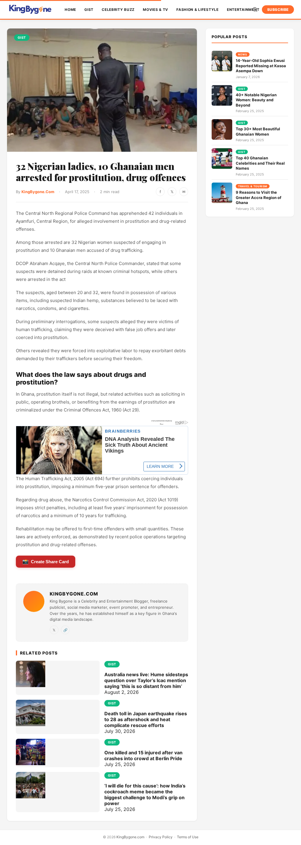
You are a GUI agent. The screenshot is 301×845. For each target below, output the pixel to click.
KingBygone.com (130, 837)
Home (70, 9)
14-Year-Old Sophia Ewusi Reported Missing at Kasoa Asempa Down (261, 65)
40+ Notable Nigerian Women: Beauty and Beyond (256, 99)
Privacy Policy (161, 837)
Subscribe (278, 9)
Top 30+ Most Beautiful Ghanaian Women (258, 131)
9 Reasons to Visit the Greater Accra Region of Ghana (258, 197)
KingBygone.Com (37, 191)
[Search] (255, 9)
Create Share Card (45, 561)
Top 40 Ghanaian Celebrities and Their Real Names (260, 163)
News (242, 54)
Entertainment (243, 9)
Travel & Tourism (252, 186)
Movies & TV (155, 9)
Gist (88, 9)
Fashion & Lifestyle (197, 9)
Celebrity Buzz (118, 9)
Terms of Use (187, 837)
